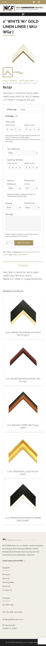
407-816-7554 (8, 605)
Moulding (13, 81)
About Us (6, 586)
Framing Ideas (8, 582)
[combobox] (9, 129)
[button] (39, 44)
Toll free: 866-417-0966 (12, 612)
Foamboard (29, 203)
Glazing (8, 203)
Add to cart (23, 243)
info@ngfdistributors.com (12, 619)
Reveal (29, 182)
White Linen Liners (19, 255)
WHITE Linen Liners (26, 81)
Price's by (12, 109)
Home (5, 81)
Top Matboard (13, 149)
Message (9, 214)
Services (5, 578)
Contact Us (7, 590)
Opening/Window (15, 160)
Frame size (10, 122)
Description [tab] (23, 265)
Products (6, 574)
